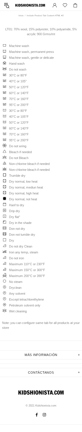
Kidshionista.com (30, 5)
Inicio (21, 15)
